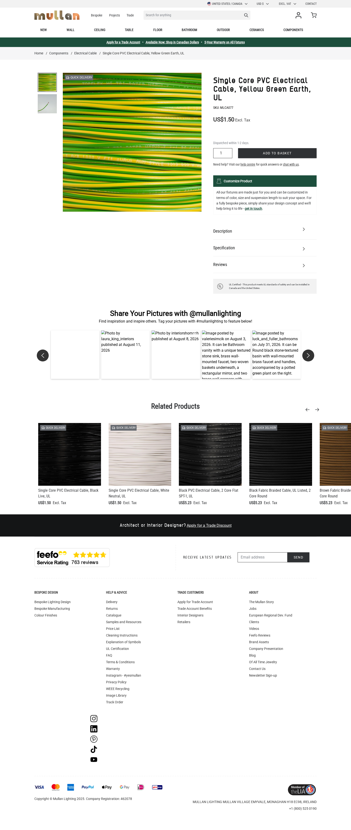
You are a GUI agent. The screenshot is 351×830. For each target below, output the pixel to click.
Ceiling (99, 30)
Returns (112, 609)
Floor (157, 30)
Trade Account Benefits (194, 609)
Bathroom (189, 30)
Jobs (252, 609)
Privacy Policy (116, 682)
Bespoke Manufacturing (52, 609)
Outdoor (223, 30)
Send (298, 557)
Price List (113, 629)
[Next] (318, 409)
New (43, 30)
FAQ (109, 655)
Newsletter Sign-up (263, 675)
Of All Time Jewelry (263, 662)
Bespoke (96, 15)
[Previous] (309, 409)
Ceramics (257, 30)
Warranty (113, 669)
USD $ (260, 3)
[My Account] (299, 15)
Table (129, 30)
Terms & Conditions (120, 662)
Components (293, 30)
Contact (311, 3)
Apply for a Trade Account (123, 42)
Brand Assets (259, 642)
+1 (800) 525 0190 (303, 808)
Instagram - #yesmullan (123, 675)
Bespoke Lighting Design (52, 602)
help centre (247, 164)
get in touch (253, 208)
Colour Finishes (45, 615)
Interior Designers (190, 615)
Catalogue (113, 615)
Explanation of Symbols (123, 642)
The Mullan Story (261, 602)
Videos (254, 629)
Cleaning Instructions (122, 635)
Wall (70, 30)
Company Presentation (266, 649)
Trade (130, 15)
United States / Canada (227, 3)
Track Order (114, 702)
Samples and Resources (123, 622)
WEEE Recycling (117, 689)
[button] (75, 354)
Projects (114, 15)
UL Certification (117, 649)
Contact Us (257, 669)
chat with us (291, 164)
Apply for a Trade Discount (209, 525)
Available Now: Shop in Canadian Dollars (172, 42)
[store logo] (57, 15)
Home (38, 53)
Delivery (111, 602)
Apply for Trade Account (195, 602)
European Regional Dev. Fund (270, 615)
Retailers (183, 622)
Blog (252, 655)
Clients (254, 622)
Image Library (116, 695)
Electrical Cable (85, 53)
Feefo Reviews (259, 635)
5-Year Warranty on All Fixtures (224, 42)
